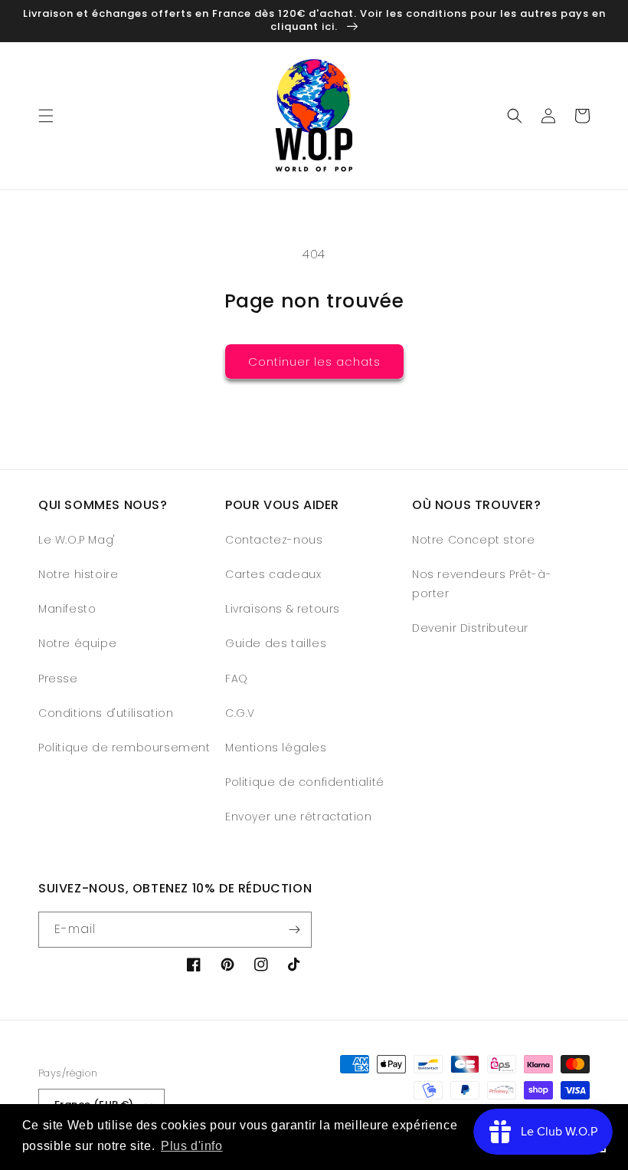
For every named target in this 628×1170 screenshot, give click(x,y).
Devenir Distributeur (470, 628)
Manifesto (67, 608)
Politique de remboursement (124, 747)
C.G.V (240, 713)
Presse (58, 678)
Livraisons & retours (282, 608)
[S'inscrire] (294, 930)
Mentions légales (276, 747)
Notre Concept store (473, 539)
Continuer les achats (314, 361)
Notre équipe (77, 643)
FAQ (236, 678)
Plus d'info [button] (192, 1145)
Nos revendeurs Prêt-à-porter (481, 584)
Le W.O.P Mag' (77, 539)
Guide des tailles (275, 643)
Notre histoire (78, 574)
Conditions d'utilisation (105, 713)
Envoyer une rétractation (298, 816)
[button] (46, 116)
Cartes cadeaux (273, 574)
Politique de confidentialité (304, 782)
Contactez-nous (273, 539)
